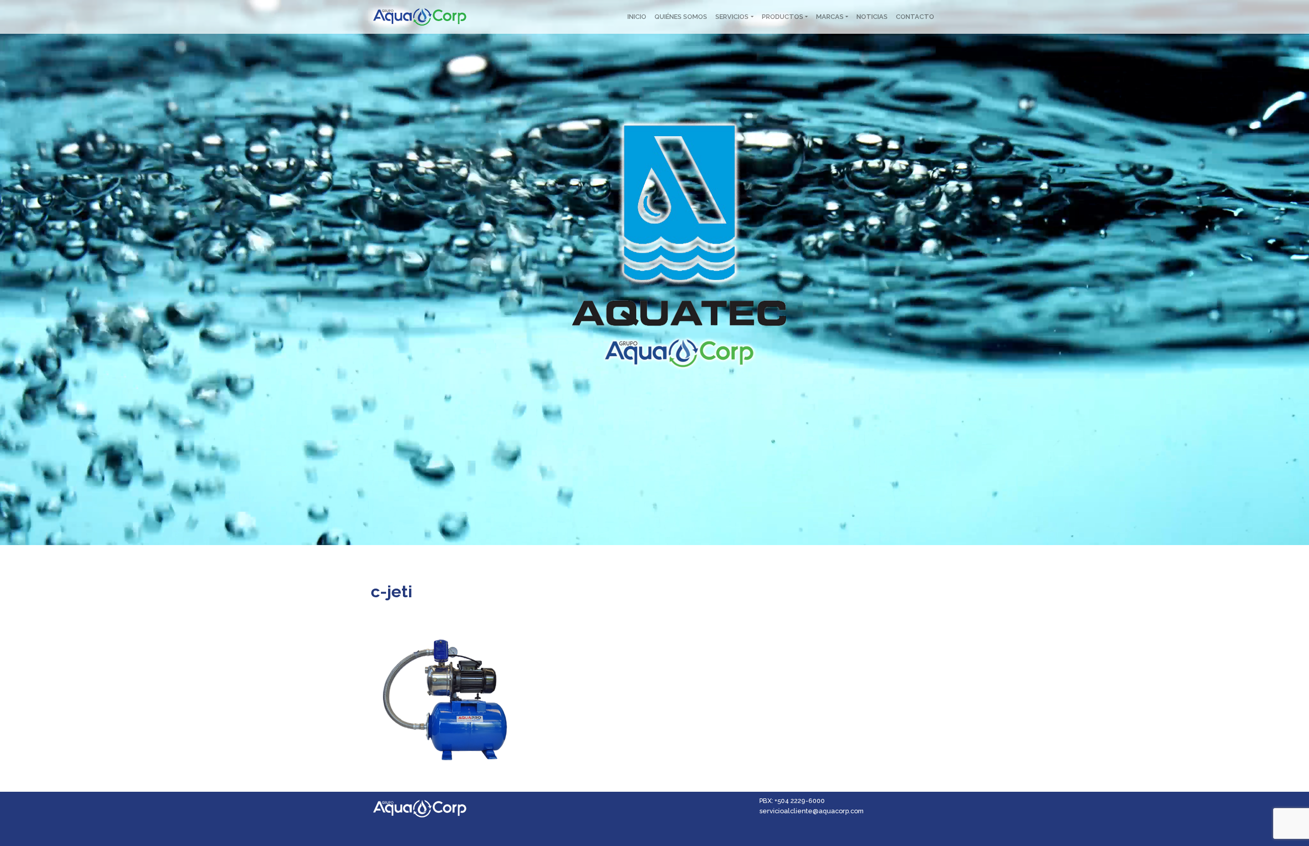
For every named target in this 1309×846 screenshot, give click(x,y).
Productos (782, 16)
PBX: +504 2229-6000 (792, 801)
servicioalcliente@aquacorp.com (811, 811)
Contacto (915, 16)
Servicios (732, 16)
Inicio (636, 16)
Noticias (872, 16)
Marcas (830, 16)
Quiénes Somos (680, 16)
